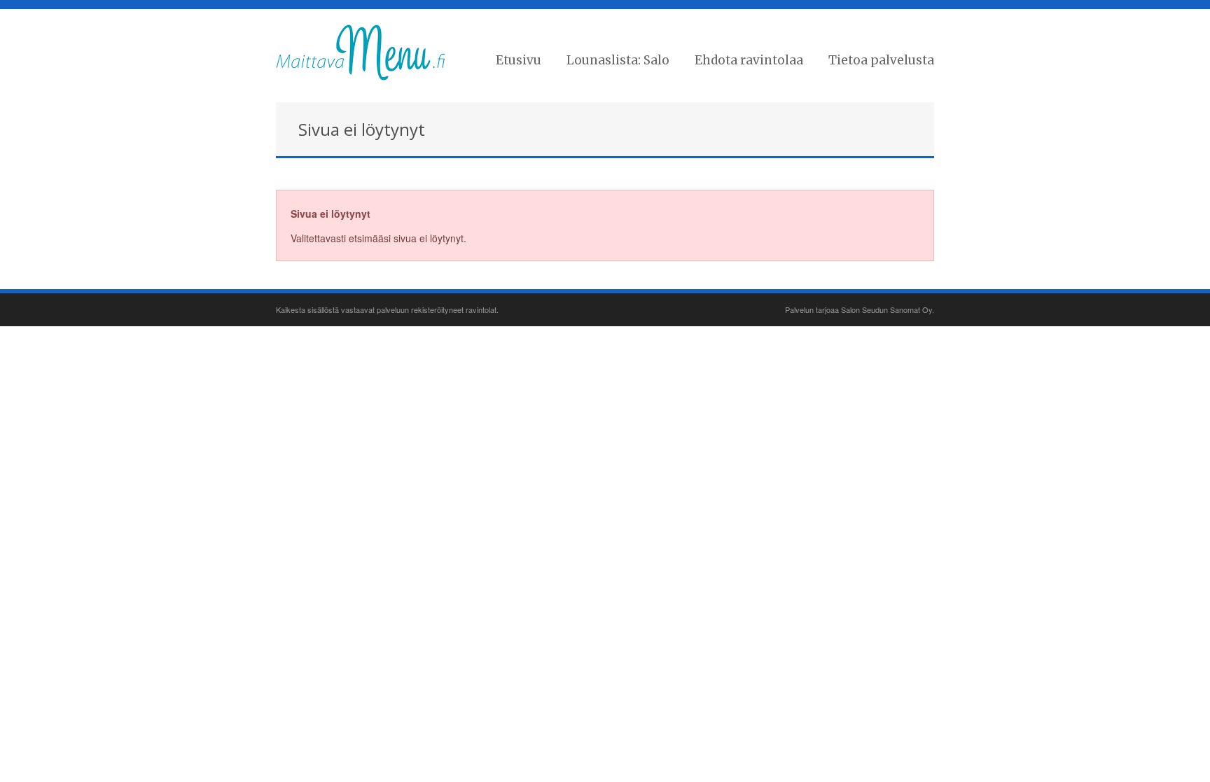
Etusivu (518, 60)
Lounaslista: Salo (617, 60)
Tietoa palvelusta (881, 60)
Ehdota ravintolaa (749, 60)
